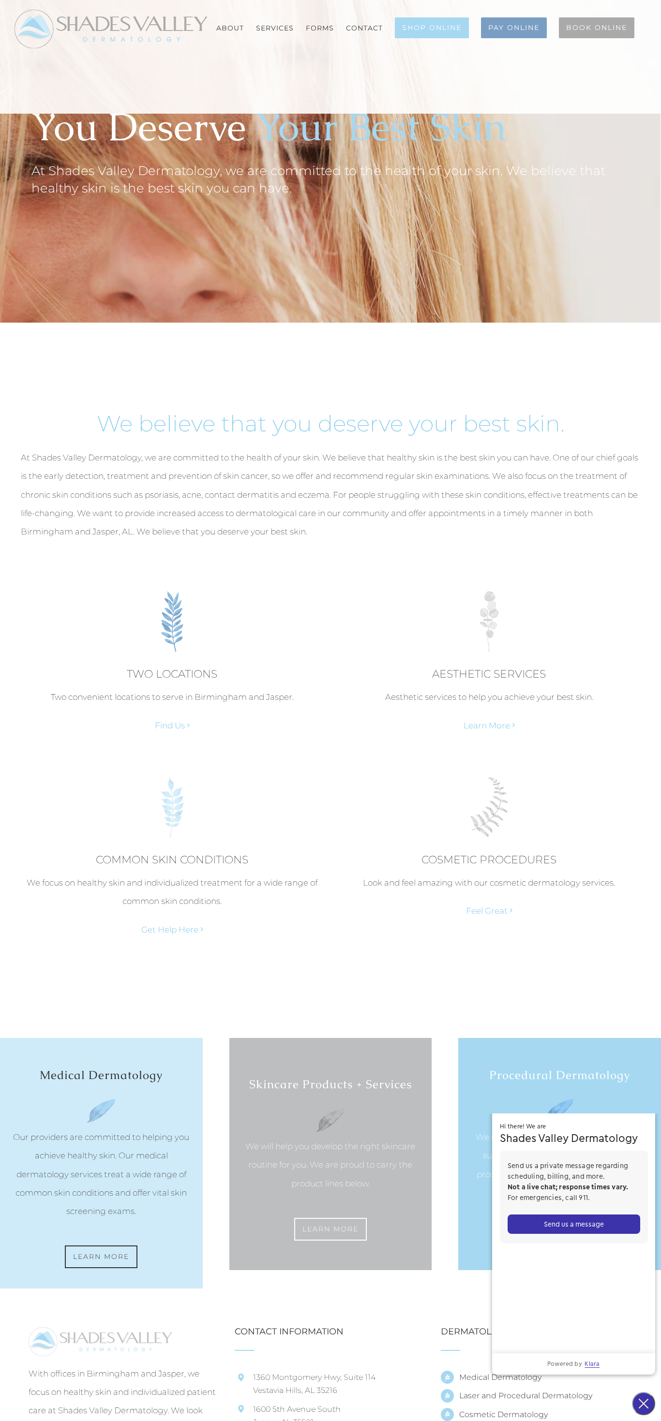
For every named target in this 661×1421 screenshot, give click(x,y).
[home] (100, 1336)
